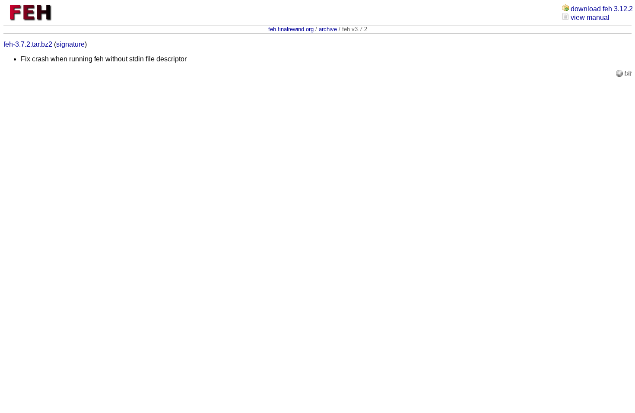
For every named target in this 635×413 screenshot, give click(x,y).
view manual (590, 17)
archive (328, 29)
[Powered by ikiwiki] (628, 74)
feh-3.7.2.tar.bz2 (27, 44)
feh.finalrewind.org (291, 29)
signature (70, 44)
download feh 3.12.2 (602, 9)
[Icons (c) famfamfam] (620, 74)
